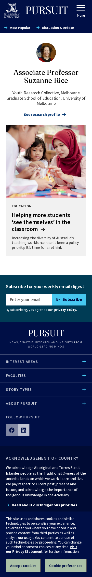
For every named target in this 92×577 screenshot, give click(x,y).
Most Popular (20, 27)
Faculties (16, 375)
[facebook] (12, 430)
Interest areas (22, 361)
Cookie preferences (65, 565)
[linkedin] (23, 430)
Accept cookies (23, 565)
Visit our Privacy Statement (41, 549)
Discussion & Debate (58, 27)
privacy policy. (65, 309)
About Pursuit (21, 403)
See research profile (42, 114)
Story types (19, 389)
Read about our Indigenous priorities (44, 504)
